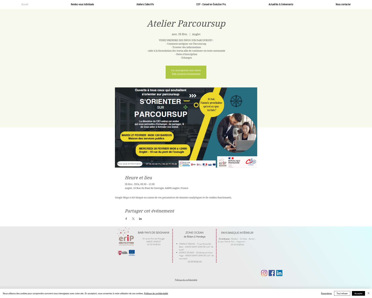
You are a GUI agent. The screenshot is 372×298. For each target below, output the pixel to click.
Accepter (358, 293)
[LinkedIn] (279, 273)
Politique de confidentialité (156, 293)
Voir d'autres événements (186, 73)
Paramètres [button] (326, 293)
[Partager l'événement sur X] (133, 219)
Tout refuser (342, 293)
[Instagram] (264, 273)
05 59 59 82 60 (195, 261)
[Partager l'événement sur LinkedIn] (140, 219)
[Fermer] (368, 293)
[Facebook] (272, 273)
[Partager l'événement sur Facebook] (126, 219)
